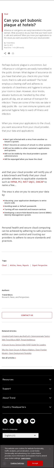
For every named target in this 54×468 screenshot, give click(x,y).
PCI (20, 181)
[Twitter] (18, 421)
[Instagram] (25, 421)
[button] (27, 315)
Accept (35, 463)
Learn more (25, 458)
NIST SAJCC (29, 181)
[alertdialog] (27, 456)
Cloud (4, 265)
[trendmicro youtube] (32, 421)
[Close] (50, 449)
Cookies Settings (17, 463)
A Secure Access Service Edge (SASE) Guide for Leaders (24, 345)
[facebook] (11, 421)
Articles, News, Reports (19, 265)
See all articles (8, 358)
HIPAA (14, 181)
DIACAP (40, 181)
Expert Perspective (39, 265)
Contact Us (27, 315)
